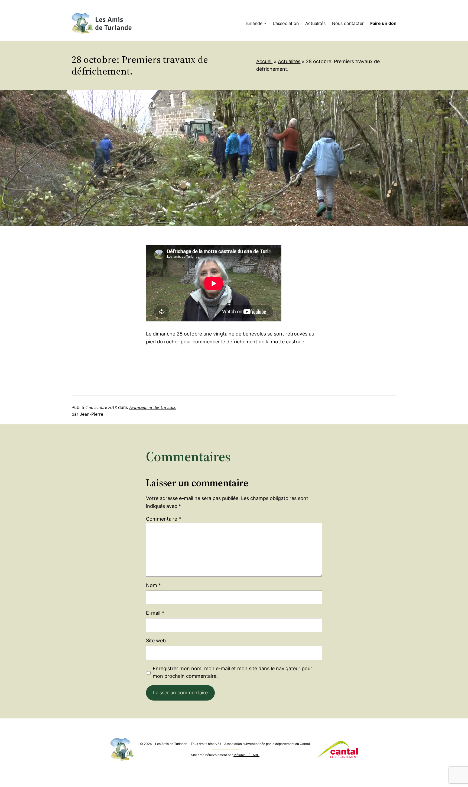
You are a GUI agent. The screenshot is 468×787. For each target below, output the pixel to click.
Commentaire (163, 519)
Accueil (264, 61)
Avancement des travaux (152, 407)
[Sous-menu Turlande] (265, 23)
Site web (156, 640)
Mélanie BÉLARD (246, 755)
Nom (153, 585)
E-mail (155, 613)
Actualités (289, 61)
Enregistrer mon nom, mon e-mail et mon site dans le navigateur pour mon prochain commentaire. (232, 672)
